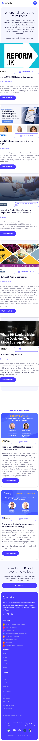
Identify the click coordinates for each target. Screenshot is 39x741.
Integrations (6, 683)
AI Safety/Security (17, 722)
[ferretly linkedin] (8, 614)
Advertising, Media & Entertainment (15, 624)
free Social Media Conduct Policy (13, 715)
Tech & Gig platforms (11, 627)
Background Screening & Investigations (16, 633)
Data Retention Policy (8, 705)
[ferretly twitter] (4, 614)
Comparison (6, 686)
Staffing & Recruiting (11, 630)
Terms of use (9, 723)
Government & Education (12, 636)
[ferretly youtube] (12, 614)
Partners (5, 660)
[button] (35, 3)
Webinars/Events (7, 702)
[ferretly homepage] (7, 3)
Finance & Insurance (11, 639)
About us (5, 654)
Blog (4, 695)
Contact (5, 664)
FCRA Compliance (7, 708)
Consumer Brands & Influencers (14, 645)
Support (5, 667)
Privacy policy (4, 723)
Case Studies (6, 698)
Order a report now (8, 712)
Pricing (4, 679)
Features (5, 676)
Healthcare (9, 642)
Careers (5, 657)
